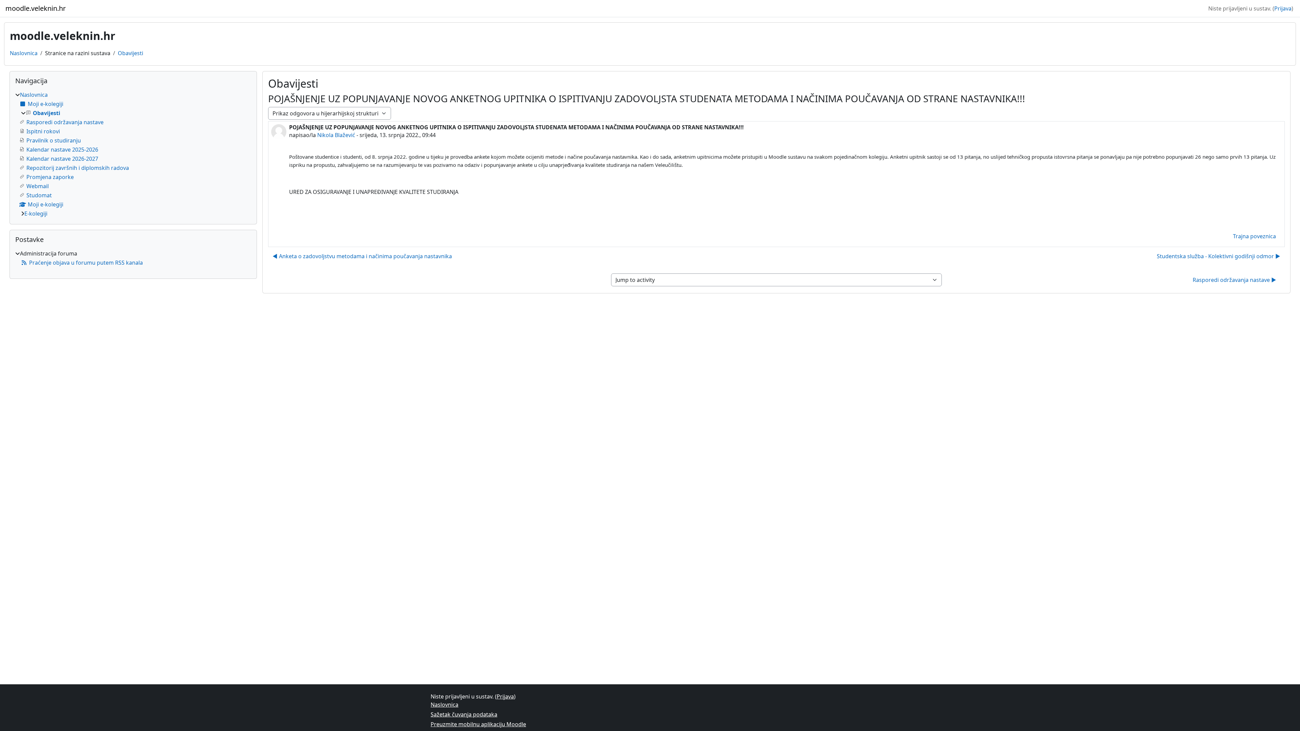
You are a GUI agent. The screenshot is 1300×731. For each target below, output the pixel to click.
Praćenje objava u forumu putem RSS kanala (86, 262)
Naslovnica (24, 53)
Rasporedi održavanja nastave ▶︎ (1234, 280)
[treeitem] (133, 154)
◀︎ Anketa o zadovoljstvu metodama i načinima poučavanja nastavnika (362, 256)
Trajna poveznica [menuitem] (1254, 236)
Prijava (1283, 8)
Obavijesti (130, 53)
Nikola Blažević (336, 135)
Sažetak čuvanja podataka (464, 714)
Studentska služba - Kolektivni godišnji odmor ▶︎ (1218, 256)
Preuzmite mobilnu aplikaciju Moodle (478, 724)
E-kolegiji (35, 213)
